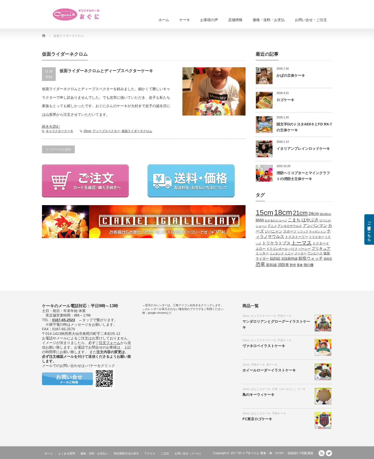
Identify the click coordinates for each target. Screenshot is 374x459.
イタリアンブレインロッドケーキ (303, 148)
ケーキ (184, 20)
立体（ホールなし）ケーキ (289, 388)
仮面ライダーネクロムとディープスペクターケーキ (106, 71)
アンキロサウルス (290, 225)
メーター (300, 253)
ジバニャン (273, 231)
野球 (293, 265)
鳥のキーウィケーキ (258, 394)
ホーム (164, 20)
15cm (264, 213)
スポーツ (289, 231)
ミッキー (262, 253)
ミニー (289, 253)
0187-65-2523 (63, 320)
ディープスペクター (106, 131)
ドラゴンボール (277, 248)
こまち (294, 219)
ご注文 (165, 453)
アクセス (149, 453)
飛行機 (308, 265)
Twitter (329, 453)
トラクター (316, 236)
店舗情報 (235, 20)
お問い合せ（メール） (189, 453)
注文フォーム (109, 343)
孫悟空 (328, 258)
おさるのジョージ (276, 220)
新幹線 (271, 265)
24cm (313, 213)
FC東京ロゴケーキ (257, 419)
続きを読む (51, 126)
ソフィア (302, 231)
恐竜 (260, 264)
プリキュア (320, 249)
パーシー (304, 248)
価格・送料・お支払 (269, 20)
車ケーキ (272, 364)
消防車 (283, 265)
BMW (260, 220)
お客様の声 (209, 20)
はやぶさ (310, 219)
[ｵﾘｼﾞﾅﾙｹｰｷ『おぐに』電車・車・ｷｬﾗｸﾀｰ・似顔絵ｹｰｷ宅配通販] (76, 14)
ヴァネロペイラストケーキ (263, 346)
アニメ (272, 225)
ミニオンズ (277, 253)
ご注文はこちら (369, 229)
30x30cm (325, 214)
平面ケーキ (285, 315)
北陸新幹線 (289, 258)
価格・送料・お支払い (94, 453)
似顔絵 (275, 258)
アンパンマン (315, 225)
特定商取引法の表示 (126, 453)
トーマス (301, 242)
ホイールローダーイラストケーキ (269, 370)
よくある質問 (66, 453)
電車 (300, 265)
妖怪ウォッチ (310, 258)
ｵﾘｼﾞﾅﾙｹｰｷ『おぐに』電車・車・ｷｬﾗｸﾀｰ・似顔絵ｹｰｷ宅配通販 (272, 453)
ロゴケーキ (285, 100)
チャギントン (317, 231)
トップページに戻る (58, 149)
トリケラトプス (276, 243)
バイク (293, 248)
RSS (322, 453)
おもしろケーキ (260, 388)
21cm (300, 213)
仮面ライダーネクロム (137, 131)
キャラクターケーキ (59, 131)
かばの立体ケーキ (291, 75)
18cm (87, 131)
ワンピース (315, 253)
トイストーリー (296, 237)
